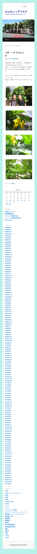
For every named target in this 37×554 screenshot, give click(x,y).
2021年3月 (8, 318)
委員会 (7, 522)
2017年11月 (8, 379)
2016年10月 (8, 406)
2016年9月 (8, 408)
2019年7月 (8, 347)
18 (18, 198)
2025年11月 (8, 231)
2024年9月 (8, 259)
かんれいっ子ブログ (16, 11)
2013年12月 (8, 477)
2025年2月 (8, 250)
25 (18, 200)
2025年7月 (8, 240)
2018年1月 (8, 374)
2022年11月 (8, 295)
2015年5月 (8, 442)
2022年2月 (8, 309)
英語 (6, 529)
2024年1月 (8, 273)
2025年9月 (8, 236)
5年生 (6, 497)
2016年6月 (8, 414)
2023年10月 (8, 278)
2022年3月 (8, 307)
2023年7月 (8, 282)
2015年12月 (8, 427)
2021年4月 (8, 316)
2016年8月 (8, 410)
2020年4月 (8, 330)
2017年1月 (8, 400)
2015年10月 (8, 431)
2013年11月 (8, 479)
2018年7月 (8, 364)
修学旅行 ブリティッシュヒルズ (14, 514)
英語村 (7, 531)
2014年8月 (8, 461)
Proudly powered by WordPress (18, 545)
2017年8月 (8, 385)
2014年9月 (8, 458)
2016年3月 (8, 421)
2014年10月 (8, 456)
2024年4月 (8, 267)
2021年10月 (8, 313)
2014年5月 (8, 467)
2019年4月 (8, 351)
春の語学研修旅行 (10, 524)
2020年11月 (8, 322)
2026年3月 (8, 227)
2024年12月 (8, 252)
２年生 (7, 535)
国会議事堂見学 (9, 214)
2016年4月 (8, 418)
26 (21, 200)
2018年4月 (8, 368)
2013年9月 (8, 484)
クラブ (7, 508)
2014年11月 (8, 454)
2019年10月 (8, 341)
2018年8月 (8, 362)
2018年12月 (8, 355)
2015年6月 (8, 439)
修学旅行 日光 (9, 516)
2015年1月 (8, 450)
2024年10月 (8, 257)
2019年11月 (8, 339)
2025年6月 (8, 242)
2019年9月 (8, 343)
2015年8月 (8, 435)
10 (14, 196)
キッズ (7, 506)
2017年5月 (8, 391)
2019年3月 (8, 353)
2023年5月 (8, 286)
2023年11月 (8, 276)
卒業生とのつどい (10, 212)
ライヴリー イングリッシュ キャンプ (15, 512)
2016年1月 (8, 425)
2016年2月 (8, 423)
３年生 (7, 537)
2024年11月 (8, 255)
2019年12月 (8, 337)
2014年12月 (8, 452)
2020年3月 (8, 332)
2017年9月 (8, 383)
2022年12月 (8, 292)
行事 (6, 533)
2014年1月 (8, 475)
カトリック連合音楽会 (11, 216)
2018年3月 (8, 370)
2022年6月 (8, 303)
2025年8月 (8, 238)
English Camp (9, 501)
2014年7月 (8, 463)
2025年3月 (8, 248)
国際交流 (7, 520)
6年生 (6, 499)
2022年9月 (8, 299)
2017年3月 (8, 395)
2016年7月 (8, 412)
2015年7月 (8, 437)
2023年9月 (8, 280)
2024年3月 (8, 269)
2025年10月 (8, 234)
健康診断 (7, 518)
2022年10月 (8, 297)
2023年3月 (8, 290)
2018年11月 (8, 357)
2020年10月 (8, 324)
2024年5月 (8, 265)
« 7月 (6, 204)
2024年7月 (8, 261)
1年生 (6, 491)
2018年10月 (8, 360)
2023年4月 (8, 288)
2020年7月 (8, 326)
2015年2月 (8, 448)
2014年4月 (8, 469)
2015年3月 (8, 446)
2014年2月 (8, 473)
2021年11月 (8, 311)
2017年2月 (8, 397)
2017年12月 (8, 376)
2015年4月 (8, 444)
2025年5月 (8, 244)
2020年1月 (8, 334)
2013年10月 (8, 482)
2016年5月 (8, 416)
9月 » (10, 204)
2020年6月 (8, 328)
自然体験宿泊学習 (10, 527)
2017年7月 (8, 387)
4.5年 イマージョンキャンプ (13, 493)
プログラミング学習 (11, 510)
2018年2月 (8, 372)
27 (25, 200)
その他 (7, 503)
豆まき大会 (8, 220)
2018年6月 (8, 366)
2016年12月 (8, 402)
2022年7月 (8, 301)
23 (10, 200)
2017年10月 (8, 381)
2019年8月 (8, 345)
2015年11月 (8, 429)
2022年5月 (8, 305)
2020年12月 (8, 320)
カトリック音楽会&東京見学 (13, 218)
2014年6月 (8, 465)
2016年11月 (8, 404)
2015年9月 (8, 433)
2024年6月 (8, 263)
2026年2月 (8, 229)
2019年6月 (8, 349)
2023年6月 (8, 284)
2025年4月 (8, 246)
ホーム (7, 39)
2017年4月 (8, 393)
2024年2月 (8, 271)
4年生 (13, 183)
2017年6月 (8, 389)
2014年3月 (8, 471)
